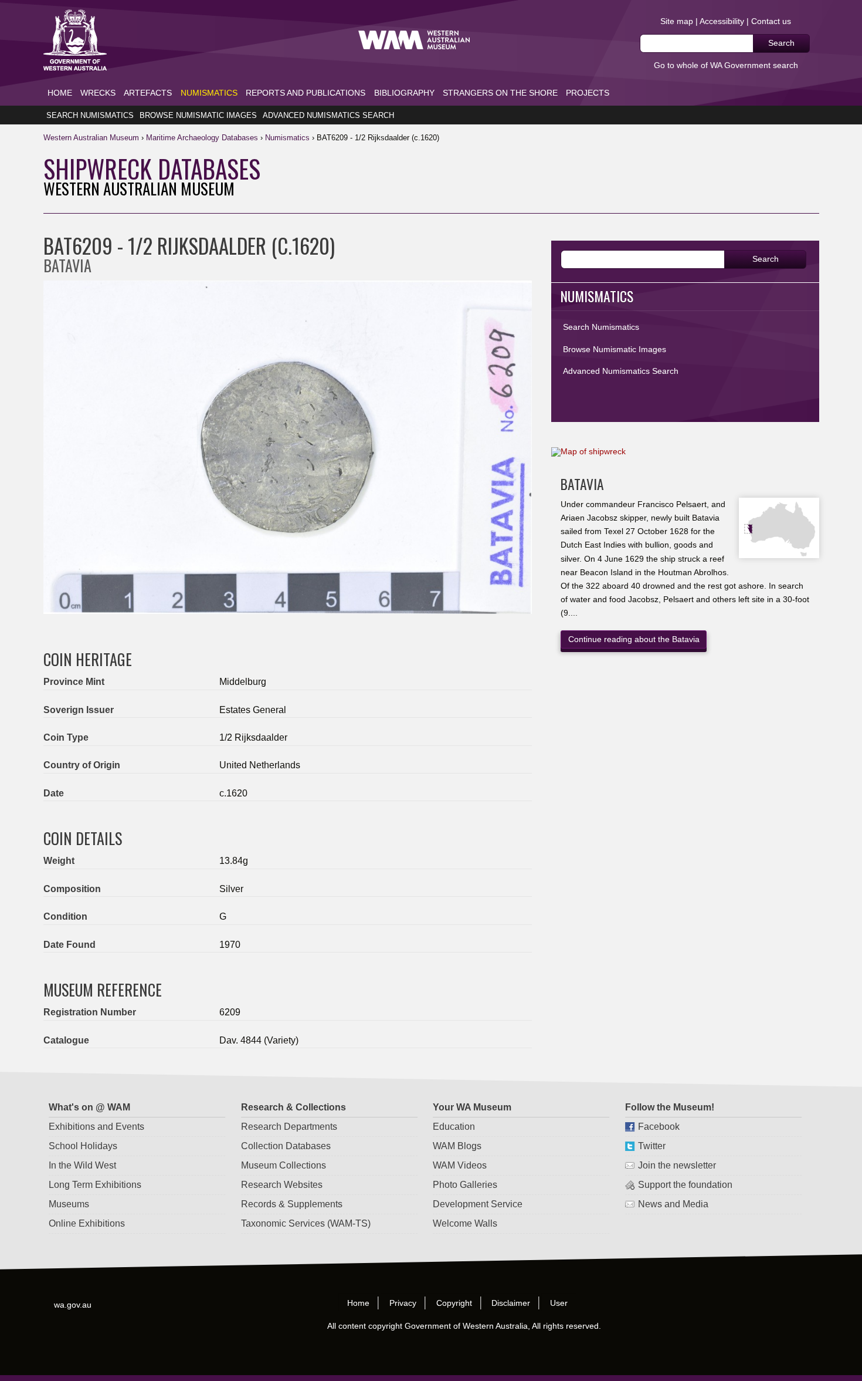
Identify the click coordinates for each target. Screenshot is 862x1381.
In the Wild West (82, 1165)
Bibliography (404, 92)
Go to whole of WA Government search (726, 65)
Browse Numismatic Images (198, 115)
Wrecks (98, 92)
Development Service (477, 1204)
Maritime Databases (202, 137)
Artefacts (148, 92)
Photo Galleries (465, 1185)
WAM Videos (460, 1165)
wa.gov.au (73, 1304)
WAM (92, 137)
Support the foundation (685, 1185)
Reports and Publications (305, 92)
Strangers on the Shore (500, 92)
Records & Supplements (291, 1204)
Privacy (402, 1303)
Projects (587, 92)
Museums (69, 1204)
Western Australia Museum (75, 40)
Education (454, 1127)
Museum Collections (283, 1165)
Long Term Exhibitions (95, 1185)
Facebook (659, 1127)
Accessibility (722, 21)
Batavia (582, 484)
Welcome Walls (465, 1223)
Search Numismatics (90, 115)
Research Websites (282, 1185)
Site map (676, 21)
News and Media (673, 1204)
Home (59, 92)
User (559, 1303)
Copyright (454, 1303)
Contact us (771, 21)
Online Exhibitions (87, 1223)
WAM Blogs (457, 1146)
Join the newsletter (677, 1165)
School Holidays (83, 1146)
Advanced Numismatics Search (328, 115)
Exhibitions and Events (96, 1127)
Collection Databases (286, 1146)
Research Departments (289, 1127)
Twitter (652, 1146)
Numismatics (209, 92)
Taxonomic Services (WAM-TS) (306, 1223)
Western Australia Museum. (414, 40)
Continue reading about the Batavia (634, 639)
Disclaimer (511, 1303)
